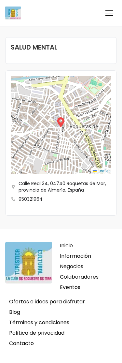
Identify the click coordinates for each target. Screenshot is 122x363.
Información (75, 256)
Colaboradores (79, 277)
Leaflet (103, 170)
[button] (109, 13)
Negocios (71, 266)
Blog (14, 312)
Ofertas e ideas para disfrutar (47, 301)
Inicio (66, 245)
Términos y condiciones (39, 322)
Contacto (21, 343)
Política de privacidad (36, 333)
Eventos (70, 287)
